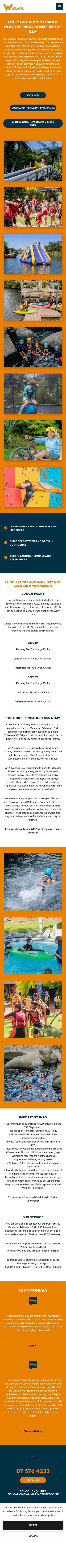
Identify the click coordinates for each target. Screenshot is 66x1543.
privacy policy (47, 1515)
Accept (33, 1525)
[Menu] (33, 1456)
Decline (33, 1536)
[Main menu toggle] (59, 6)
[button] (33, 95)
